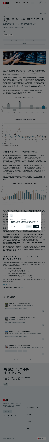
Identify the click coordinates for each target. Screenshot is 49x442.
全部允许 (36, 226)
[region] (24, 221)
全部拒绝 (29, 226)
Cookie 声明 (33, 222)
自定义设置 (14, 226)
